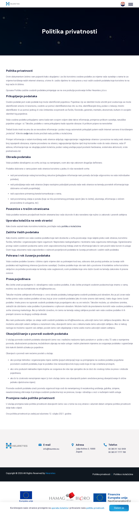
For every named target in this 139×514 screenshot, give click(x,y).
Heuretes (50, 473)
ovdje (26, 133)
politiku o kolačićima (71, 226)
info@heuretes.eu (51, 449)
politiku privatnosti (95, 508)
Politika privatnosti (101, 474)
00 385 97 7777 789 (117, 452)
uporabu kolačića (59, 508)
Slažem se (119, 508)
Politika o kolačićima (123, 474)
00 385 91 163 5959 (117, 449)
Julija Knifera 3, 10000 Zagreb (85, 450)
